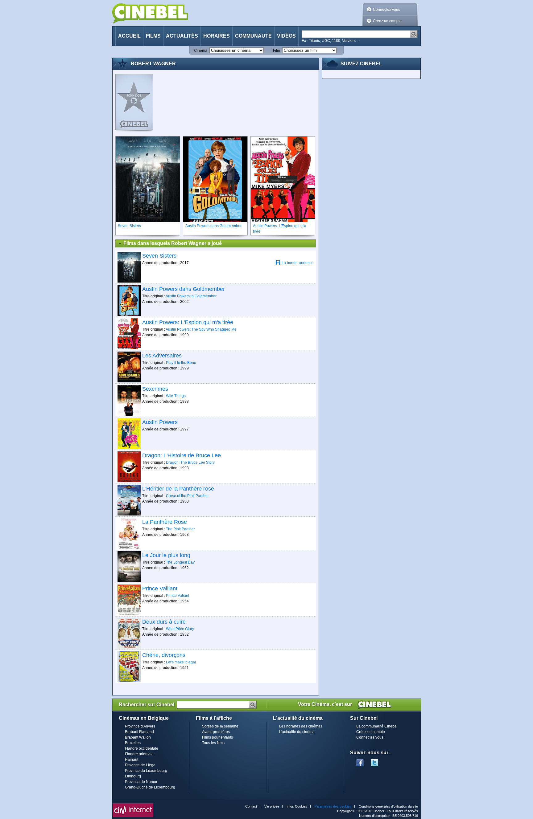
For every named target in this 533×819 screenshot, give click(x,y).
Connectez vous (386, 9)
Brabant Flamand (139, 732)
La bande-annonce (298, 263)
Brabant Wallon (138, 737)
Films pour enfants (217, 737)
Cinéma (200, 50)
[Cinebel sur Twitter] (377, 761)
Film (276, 50)
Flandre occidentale (141, 748)
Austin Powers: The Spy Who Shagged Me (201, 329)
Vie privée (271, 806)
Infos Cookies (297, 806)
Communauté (253, 36)
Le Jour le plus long (166, 555)
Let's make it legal (181, 662)
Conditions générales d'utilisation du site (388, 806)
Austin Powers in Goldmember (191, 296)
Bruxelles (133, 743)
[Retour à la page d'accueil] (150, 13)
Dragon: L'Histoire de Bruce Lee (181, 455)
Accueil (129, 36)
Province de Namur (141, 782)
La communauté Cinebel (377, 726)
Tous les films (213, 743)
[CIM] (133, 805)
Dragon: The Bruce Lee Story (190, 462)
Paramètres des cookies (333, 806)
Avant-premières (216, 732)
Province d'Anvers (140, 726)
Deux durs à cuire (164, 622)
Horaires (216, 36)
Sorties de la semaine (220, 726)
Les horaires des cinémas (300, 726)
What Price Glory (180, 629)
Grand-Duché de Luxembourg (150, 787)
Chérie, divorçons (163, 655)
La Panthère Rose (164, 522)
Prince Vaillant (159, 588)
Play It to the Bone (181, 363)
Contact (251, 806)
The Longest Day (180, 562)
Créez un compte (387, 21)
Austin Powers (160, 422)
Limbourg (133, 776)
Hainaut (131, 759)
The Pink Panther (180, 529)
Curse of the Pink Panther (187, 496)
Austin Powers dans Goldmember (183, 289)
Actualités (182, 36)
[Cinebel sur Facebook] (360, 761)
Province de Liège (140, 765)
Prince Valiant (177, 595)
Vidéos (286, 36)
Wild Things (176, 396)
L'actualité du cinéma (297, 732)
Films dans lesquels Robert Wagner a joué (172, 243)
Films (153, 36)
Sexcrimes (155, 389)
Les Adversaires (162, 355)
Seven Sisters (159, 256)
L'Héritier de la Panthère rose (178, 489)
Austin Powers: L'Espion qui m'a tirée (187, 322)
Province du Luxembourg (146, 770)
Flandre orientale (139, 754)
